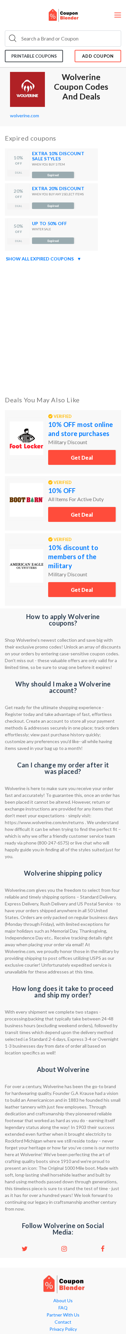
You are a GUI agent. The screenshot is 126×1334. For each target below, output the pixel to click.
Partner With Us (63, 1315)
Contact (63, 1322)
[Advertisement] (63, 327)
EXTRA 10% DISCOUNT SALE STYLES (58, 156)
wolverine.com (24, 115)
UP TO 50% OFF (49, 223)
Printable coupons (34, 56)
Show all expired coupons (43, 258)
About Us (63, 1300)
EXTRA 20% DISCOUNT (58, 188)
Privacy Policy (63, 1329)
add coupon (98, 56)
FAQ (63, 1307)
